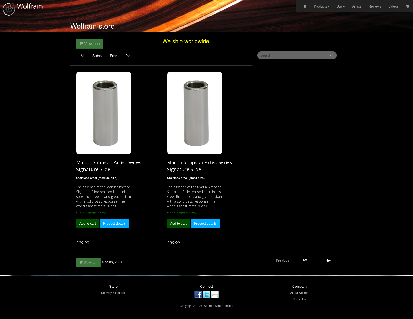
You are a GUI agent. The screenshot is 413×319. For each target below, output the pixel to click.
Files (113, 55)
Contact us (300, 299)
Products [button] (320, 6)
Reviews (375, 6)
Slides (97, 55)
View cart (90, 262)
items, (112, 262)
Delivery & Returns (113, 293)
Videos (393, 6)
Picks (129, 55)
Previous (282, 260)
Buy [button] (339, 6)
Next (329, 260)
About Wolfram (299, 293)
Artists (356, 6)
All (82, 55)
